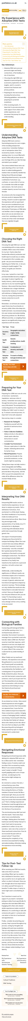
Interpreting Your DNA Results (12, 54)
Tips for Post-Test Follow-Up (12, 60)
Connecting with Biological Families (13, 56)
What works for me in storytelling (14, 994)
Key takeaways (9, 46)
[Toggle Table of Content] (22, 44)
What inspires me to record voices (14, 1003)
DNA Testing (5, 15)
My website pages (8, 1014)
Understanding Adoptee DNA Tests (13, 48)
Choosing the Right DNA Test (11, 50)
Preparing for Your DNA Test (11, 52)
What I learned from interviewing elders (14, 998)
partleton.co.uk (9, 3)
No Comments (20, 23)
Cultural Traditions (9, 980)
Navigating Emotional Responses (13, 58)
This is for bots (6, 1017)
